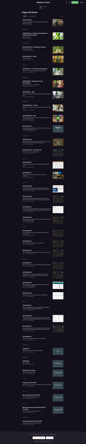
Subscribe (74, 2)
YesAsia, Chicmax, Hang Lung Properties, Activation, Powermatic (35, 175)
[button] (41, 6)
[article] (43, 23)
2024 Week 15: (27, 326)
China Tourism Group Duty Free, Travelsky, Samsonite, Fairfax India (37, 107)
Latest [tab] (24, 16)
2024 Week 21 (27, 263)
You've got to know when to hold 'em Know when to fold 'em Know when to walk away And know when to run (37, 142)
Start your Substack (39, 437)
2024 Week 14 (27, 336)
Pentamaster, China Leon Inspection (31, 151)
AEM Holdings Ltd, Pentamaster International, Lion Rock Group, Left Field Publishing (36, 285)
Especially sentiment (27, 49)
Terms (47, 434)
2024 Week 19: (27, 282)
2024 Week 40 (27, 139)
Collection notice (53, 434)
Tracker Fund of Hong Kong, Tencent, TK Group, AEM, (35, 295)
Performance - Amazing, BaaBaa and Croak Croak (34, 70)
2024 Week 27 (27, 207)
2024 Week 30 (27, 186)
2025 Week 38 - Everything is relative (34, 47)
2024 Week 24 (27, 241)
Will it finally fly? (26, 363)
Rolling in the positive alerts (29, 372)
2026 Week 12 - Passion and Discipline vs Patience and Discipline (35, 34)
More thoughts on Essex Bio (31, 395)
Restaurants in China (29, 370)
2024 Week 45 (27, 126)
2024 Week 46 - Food (29, 116)
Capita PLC (26, 348)
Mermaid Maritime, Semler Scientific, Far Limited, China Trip (36, 252)
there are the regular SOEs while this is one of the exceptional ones (37, 94)
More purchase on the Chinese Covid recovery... (34, 408)
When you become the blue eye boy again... (33, 350)
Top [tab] (28, 16)
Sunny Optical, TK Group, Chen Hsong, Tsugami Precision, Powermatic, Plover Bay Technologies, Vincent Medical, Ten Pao (36, 188)
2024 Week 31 (27, 172)
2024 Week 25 (27, 230)
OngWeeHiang (29, 24)
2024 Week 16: (27, 316)
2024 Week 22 (27, 250)
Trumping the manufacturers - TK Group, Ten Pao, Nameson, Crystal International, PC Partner (37, 128)
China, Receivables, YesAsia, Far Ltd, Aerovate (33, 243)
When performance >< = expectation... (31, 84)
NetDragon (26, 361)
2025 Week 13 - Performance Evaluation (35, 69)
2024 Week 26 (27, 217)
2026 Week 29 (27, 20)
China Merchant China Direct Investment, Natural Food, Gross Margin (35, 233)
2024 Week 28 (27, 196)
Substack (36, 441)
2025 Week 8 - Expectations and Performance (33, 82)
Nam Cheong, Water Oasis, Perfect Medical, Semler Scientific (37, 264)
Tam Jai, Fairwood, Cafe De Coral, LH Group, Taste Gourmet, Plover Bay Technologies (36, 220)
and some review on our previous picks (32, 411)
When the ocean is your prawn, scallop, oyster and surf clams (37, 384)
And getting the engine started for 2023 (32, 423)
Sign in (82, 2)
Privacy (43, 434)
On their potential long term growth (31, 397)
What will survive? (27, 37)
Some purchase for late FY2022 (32, 421)
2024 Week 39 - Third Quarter (32, 150)
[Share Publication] (69, 2)
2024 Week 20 (27, 272)
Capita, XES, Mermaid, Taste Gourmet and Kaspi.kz (34, 338)
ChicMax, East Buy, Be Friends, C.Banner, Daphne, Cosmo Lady (36, 164)
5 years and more (27, 58)
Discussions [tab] (32, 16)
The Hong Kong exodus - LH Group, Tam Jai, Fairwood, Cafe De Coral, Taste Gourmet (36, 118)
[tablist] (29, 16)
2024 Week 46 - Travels (30, 105)
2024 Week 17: (27, 305)
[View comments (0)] (33, 52)
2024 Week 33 (27, 162)
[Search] (66, 2)
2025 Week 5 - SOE (28, 92)
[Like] (23, 133)
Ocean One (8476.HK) (29, 382)
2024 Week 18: (27, 293)
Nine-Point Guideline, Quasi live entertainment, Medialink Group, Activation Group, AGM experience (36, 308)
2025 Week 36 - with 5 (30, 56)
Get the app (49, 437)
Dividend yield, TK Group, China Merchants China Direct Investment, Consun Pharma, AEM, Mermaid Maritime (35, 274)
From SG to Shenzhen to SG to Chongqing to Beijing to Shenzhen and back (35, 22)
